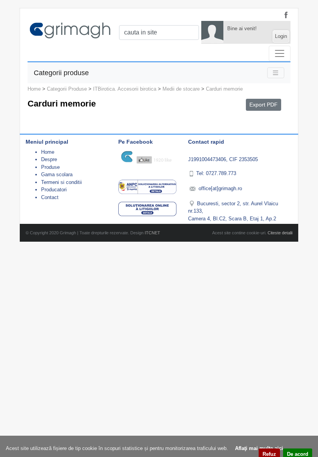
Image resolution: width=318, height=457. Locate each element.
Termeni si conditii (61, 182)
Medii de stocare (181, 89)
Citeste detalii (280, 232)
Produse (50, 167)
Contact (50, 197)
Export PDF (263, 104)
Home (34, 89)
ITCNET (152, 232)
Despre (49, 159)
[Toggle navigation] (279, 53)
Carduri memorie (224, 89)
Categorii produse (61, 73)
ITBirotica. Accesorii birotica (124, 89)
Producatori (54, 189)
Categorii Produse (67, 89)
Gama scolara (57, 174)
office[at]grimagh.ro (220, 188)
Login (281, 36)
